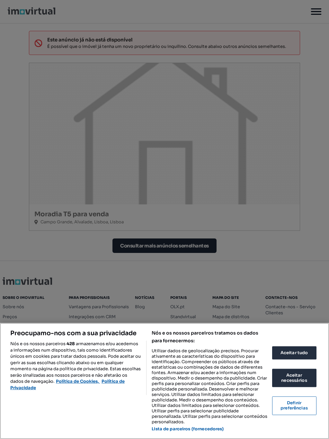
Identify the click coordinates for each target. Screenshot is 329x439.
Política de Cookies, (78, 381)
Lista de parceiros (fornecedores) (188, 429)
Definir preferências (294, 405)
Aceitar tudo (294, 352)
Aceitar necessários (294, 378)
